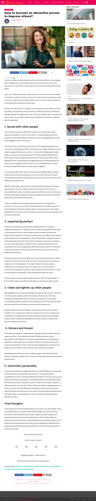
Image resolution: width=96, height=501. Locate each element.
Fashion (46, 2)
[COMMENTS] (52, 73)
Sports (84, 2)
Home (30, 2)
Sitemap (83, 499)
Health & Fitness (57, 2)
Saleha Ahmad (17, 20)
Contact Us (91, 499)
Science (68, 2)
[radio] (15, 447)
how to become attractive (29, 466)
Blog (77, 499)
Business (37, 2)
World (76, 2)
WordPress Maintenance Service (30, 499)
